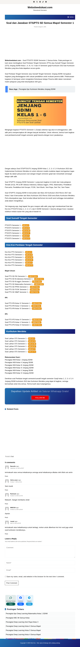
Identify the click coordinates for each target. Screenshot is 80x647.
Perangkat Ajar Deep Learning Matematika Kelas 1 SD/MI (27, 613)
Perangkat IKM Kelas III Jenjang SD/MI (19, 365)
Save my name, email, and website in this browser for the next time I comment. (35, 577)
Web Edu (33, 643)
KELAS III (26, 230)
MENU (72, 17)
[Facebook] (34, 2)
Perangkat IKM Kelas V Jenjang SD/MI (19, 370)
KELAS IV (26, 233)
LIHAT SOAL (33, 276)
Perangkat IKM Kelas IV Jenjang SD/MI (19, 368)
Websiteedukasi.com (40, 7)
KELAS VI (26, 238)
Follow (10, 604)
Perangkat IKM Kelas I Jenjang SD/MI (18, 360)
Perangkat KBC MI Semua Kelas (18, 618)
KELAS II (26, 228)
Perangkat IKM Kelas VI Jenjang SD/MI (19, 373)
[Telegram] (46, 2)
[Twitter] (37, 2)
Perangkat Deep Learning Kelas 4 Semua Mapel (23, 634)
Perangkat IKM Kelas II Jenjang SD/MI (19, 362)
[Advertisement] (40, 44)
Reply (6, 476)
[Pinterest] (40, 2)
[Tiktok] (43, 2)
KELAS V (26, 236)
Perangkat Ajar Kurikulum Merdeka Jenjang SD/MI (37, 89)
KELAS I (25, 225)
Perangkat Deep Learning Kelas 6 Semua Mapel (23, 626)
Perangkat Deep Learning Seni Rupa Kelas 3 (22, 622)
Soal (12, 456)
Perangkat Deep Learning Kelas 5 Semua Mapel (23, 630)
